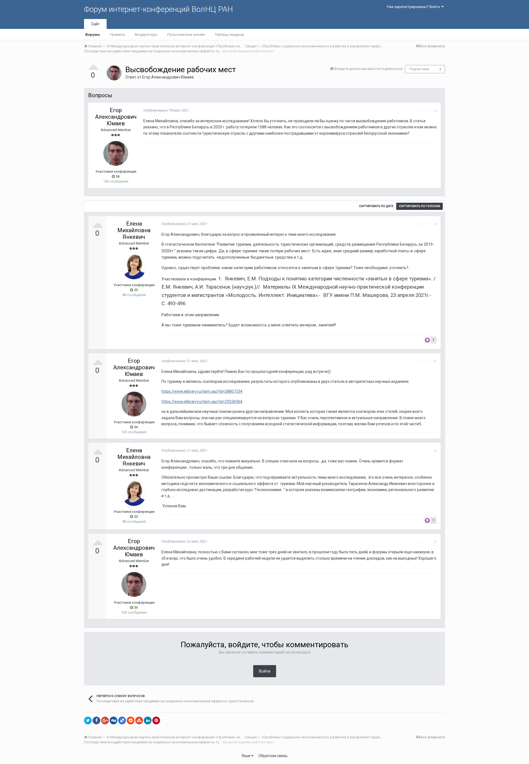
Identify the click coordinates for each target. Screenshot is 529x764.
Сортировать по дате (376, 206)
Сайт (95, 24)
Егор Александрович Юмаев (168, 77)
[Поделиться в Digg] (113, 720)
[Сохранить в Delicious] (122, 720)
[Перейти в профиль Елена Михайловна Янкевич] (134, 266)
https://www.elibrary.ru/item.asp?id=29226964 (201, 401)
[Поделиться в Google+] (105, 720)
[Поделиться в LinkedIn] (148, 720)
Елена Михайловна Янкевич (133, 230)
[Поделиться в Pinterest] (156, 720)
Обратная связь (273, 756)
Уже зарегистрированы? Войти (414, 7)
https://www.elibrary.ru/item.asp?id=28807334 (201, 391)
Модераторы (146, 34)
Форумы (92, 34)
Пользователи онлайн (186, 34)
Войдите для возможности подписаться (368, 69)
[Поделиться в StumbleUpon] (139, 720)
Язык (246, 756)
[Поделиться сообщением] (435, 111)
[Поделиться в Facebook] (96, 720)
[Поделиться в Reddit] (130, 720)
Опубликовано (166, 110)
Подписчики (419, 69)
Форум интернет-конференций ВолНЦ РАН (158, 9)
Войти (264, 671)
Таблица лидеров (229, 34)
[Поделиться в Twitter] (88, 720)
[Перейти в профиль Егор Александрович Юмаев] (114, 73)
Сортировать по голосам (419, 206)
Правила (117, 34)
